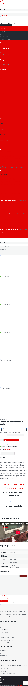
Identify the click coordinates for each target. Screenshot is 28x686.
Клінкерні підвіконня (4, 632)
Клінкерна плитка (3, 251)
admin (26, 189)
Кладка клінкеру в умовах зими (11, 195)
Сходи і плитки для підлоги (6, 640)
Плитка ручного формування (6, 635)
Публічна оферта (20, 685)
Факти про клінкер (13, 189)
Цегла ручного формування (6, 642)
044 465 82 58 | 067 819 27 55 (13, 20)
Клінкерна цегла (4, 631)
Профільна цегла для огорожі (7, 637)
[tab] (3, 453)
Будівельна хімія (14, 506)
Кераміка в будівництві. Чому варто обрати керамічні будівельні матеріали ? (13, 159)
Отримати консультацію (6, 25)
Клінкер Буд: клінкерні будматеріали (6, 246)
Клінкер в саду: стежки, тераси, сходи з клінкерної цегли (12, 222)
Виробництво (3, 650)
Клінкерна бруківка (4, 627)
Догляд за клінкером (4, 229)
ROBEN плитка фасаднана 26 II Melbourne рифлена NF (12, 598)
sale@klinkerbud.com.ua (9, 675)
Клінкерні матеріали (4, 189)
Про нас (1, 681)
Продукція (2, 678)
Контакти (2, 684)
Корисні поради (12, 200)
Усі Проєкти (2, 52)
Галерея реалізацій (4, 64)
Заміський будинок (4, 55)
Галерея (2, 679)
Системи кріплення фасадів (6, 638)
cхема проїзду (3, 15)
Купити (6, 440)
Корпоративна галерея (5, 65)
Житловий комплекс (4, 54)
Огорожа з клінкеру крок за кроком (12, 208)
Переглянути (4, 601)
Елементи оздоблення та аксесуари (14, 494)
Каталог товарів (3, 249)
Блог (1, 682)
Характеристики (9, 453)
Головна (2, 676)
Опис (3, 453)
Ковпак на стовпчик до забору (7, 634)
